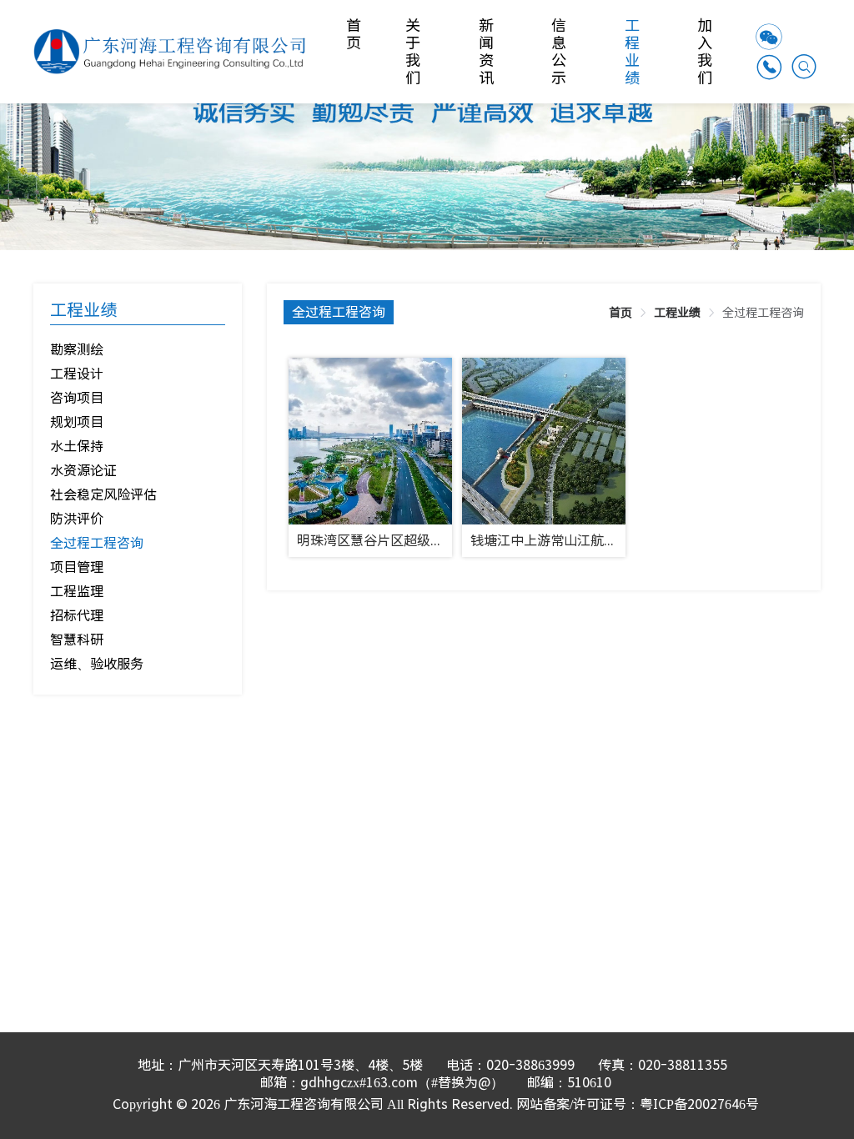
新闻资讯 (487, 52)
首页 (355, 34)
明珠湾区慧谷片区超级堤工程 (374, 541)
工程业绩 (633, 52)
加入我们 (706, 52)
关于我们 (414, 52)
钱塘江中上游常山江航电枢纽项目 (547, 541)
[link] (620, 312)
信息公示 (560, 52)
